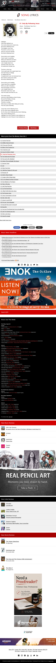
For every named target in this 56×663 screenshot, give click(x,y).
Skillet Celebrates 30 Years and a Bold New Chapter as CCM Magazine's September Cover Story (22, 243)
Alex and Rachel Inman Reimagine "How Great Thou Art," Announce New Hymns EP (20, 252)
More (48, 8)
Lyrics (38, 8)
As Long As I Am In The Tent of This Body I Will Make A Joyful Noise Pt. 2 (23, 340)
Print (39, 227)
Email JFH (24, 649)
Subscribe (35, 651)
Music (9, 8)
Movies (42, 8)
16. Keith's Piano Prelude (6, 175)
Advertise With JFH (42, 649)
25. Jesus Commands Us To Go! (8, 195)
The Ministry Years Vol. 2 (20, 19)
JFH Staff (35, 649)
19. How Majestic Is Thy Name (8, 181)
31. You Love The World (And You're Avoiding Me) (12, 209)
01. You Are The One (5, 140)
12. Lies (2, 165)
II (6, 435)
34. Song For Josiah (5, 216)
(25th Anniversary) (19, 559)
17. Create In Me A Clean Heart (8, 177)
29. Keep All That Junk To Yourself (9, 204)
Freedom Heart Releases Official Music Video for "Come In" (14, 246)
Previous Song (22, 128)
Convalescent (9, 505)
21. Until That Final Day (6, 186)
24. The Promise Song (6, 193)
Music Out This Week (8, 320)
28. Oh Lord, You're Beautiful (7, 202)
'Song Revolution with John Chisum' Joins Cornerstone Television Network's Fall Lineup (20, 249)
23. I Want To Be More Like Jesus (8, 191)
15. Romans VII (4, 172)
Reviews (20, 8)
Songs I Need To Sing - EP (12, 511)
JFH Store (17, 651)
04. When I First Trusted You (7, 147)
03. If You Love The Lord (6, 145)
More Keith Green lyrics (5, 220)
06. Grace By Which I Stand (7, 152)
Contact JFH (18, 649)
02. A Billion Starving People (7, 142)
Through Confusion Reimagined (13, 517)
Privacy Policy (51, 661)
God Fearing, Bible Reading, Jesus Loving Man (17, 523)
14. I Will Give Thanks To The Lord (9, 170)
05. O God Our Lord (5, 149)
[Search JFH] (52, 9)
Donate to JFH (24, 651)
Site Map (30, 649)
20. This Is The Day (5, 184)
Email (31, 227)
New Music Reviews (7, 423)
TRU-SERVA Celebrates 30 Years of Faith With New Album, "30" (15, 240)
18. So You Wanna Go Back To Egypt (9, 179)
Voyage (8, 447)
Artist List (4, 19)
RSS (18, 260)
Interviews (32, 8)
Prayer (30, 651)
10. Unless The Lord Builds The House (10, 161)
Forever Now (9, 441)
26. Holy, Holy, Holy (5, 197)
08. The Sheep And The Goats (8, 156)
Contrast (8, 529)
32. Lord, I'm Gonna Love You (8, 211)
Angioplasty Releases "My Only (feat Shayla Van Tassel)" (14, 255)
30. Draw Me (4, 207)
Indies (26, 8)
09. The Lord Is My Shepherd (7, 159)
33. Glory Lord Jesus (5, 213)
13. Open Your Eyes (5, 168)
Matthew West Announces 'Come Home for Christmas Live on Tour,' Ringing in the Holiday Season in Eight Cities (26, 237)
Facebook (17, 227)
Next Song (34, 128)
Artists (14, 8)
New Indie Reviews (7, 499)
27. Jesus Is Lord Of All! (6, 200)
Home (4, 8)
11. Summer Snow (5, 163)
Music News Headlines (8, 232)
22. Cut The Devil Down (6, 188)
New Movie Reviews (8, 535)
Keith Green (10, 19)
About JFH (11, 649)
